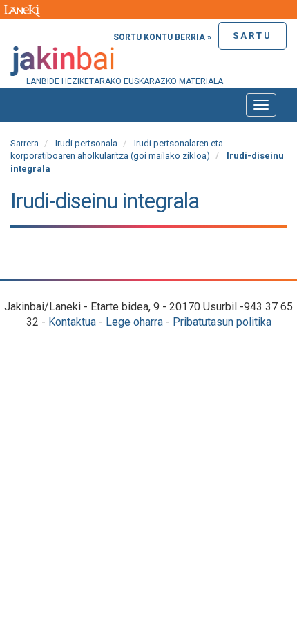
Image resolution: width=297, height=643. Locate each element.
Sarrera (24, 143)
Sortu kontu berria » (162, 37)
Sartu (252, 35)
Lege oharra (134, 321)
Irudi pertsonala (86, 143)
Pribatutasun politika (222, 321)
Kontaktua (72, 321)
